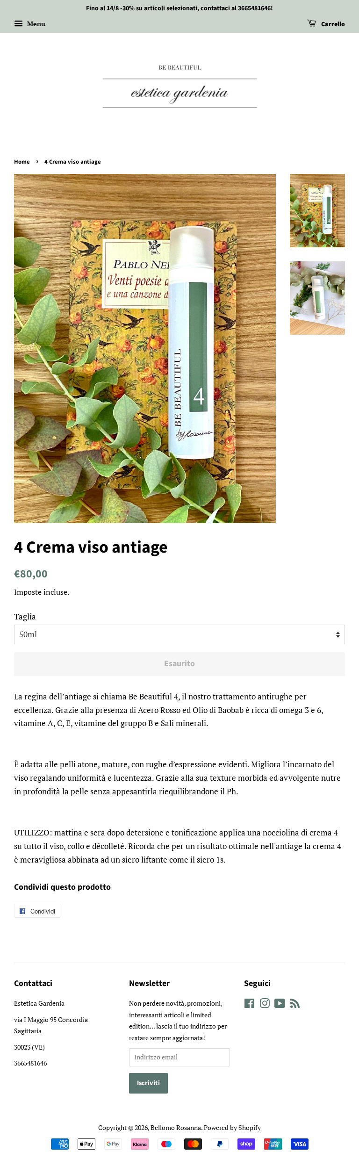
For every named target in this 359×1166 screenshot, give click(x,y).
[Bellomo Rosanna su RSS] (295, 1004)
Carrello (332, 24)
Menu (35, 23)
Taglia (25, 616)
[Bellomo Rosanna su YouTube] (279, 1004)
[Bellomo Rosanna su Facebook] (249, 1004)
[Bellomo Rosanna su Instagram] (264, 1004)
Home (22, 162)
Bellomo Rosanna (176, 1127)
